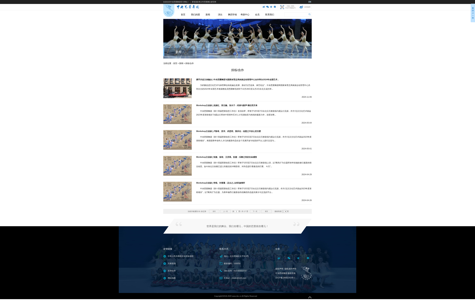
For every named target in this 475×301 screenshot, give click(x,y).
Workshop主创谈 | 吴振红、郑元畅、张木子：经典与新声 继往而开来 (226, 105)
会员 (257, 14)
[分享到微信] (267, 7)
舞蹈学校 (232, 14)
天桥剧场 (172, 263)
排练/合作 (189, 63)
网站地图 (172, 278)
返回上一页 (473, 13)
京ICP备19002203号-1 (285, 278)
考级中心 (244, 14)
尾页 (266, 211)
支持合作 (172, 271)
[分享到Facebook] (275, 7)
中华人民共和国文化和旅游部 (180, 256)
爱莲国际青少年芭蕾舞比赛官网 (204, 2)
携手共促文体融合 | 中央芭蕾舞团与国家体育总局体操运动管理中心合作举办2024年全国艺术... (237, 79)
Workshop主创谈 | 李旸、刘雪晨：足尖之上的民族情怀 (220, 183)
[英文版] (310, 2)
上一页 (225, 211)
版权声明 (279, 269)
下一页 (255, 211)
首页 (183, 14)
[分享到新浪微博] (264, 7)
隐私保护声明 (290, 269)
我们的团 (195, 14)
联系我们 (269, 14)
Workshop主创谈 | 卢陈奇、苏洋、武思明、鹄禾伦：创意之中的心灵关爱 (228, 131)
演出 (220, 14)
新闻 (208, 14)
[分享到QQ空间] (271, 7)
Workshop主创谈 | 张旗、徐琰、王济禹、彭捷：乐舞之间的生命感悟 (226, 157)
